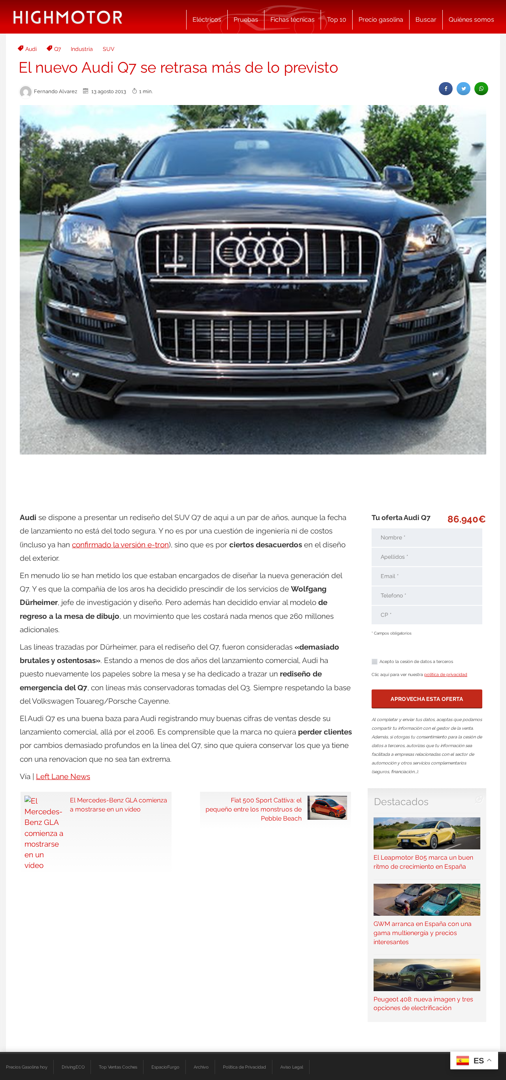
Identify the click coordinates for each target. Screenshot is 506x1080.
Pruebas (246, 19)
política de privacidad (445, 674)
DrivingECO (73, 1067)
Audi (31, 49)
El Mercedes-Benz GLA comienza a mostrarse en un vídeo (118, 804)
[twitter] (463, 88)
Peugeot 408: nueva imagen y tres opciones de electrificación (423, 1003)
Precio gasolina (381, 19)
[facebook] (446, 88)
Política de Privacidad (244, 1067)
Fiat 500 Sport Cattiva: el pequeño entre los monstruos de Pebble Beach (254, 809)
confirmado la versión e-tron (120, 544)
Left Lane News (63, 776)
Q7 (57, 49)
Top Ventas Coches (118, 1067)
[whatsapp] (481, 88)
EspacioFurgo (165, 1067)
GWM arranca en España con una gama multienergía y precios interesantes (423, 933)
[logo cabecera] (67, 17)
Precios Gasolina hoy (26, 1067)
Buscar (425, 19)
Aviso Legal (291, 1067)
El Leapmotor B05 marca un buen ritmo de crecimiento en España (423, 862)
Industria (82, 49)
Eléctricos (207, 19)
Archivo (201, 1067)
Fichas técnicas (292, 19)
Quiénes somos (471, 19)
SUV (109, 49)
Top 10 (336, 19)
